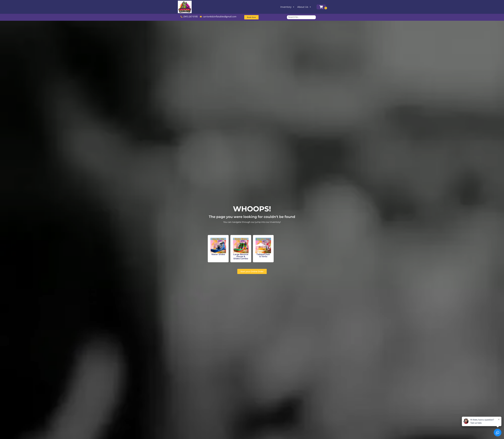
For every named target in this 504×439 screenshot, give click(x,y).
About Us (302, 7)
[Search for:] (301, 17)
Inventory (286, 7)
